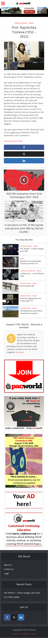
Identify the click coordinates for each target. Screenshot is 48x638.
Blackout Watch (26, 246)
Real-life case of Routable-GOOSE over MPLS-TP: (30, 262)
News (31, 23)
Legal (6, 573)
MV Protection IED (27, 286)
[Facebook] (7, 617)
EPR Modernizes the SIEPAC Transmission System (31, 312)
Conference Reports (27, 271)
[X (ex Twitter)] (14, 617)
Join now (19, 352)
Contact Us (9, 569)
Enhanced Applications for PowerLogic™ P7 (30, 299)
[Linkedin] (21, 617)
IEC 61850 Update (11, 597)
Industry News (21, 23)
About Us (8, 565)
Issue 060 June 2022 (13, 141)
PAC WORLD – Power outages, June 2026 (22, 592)
